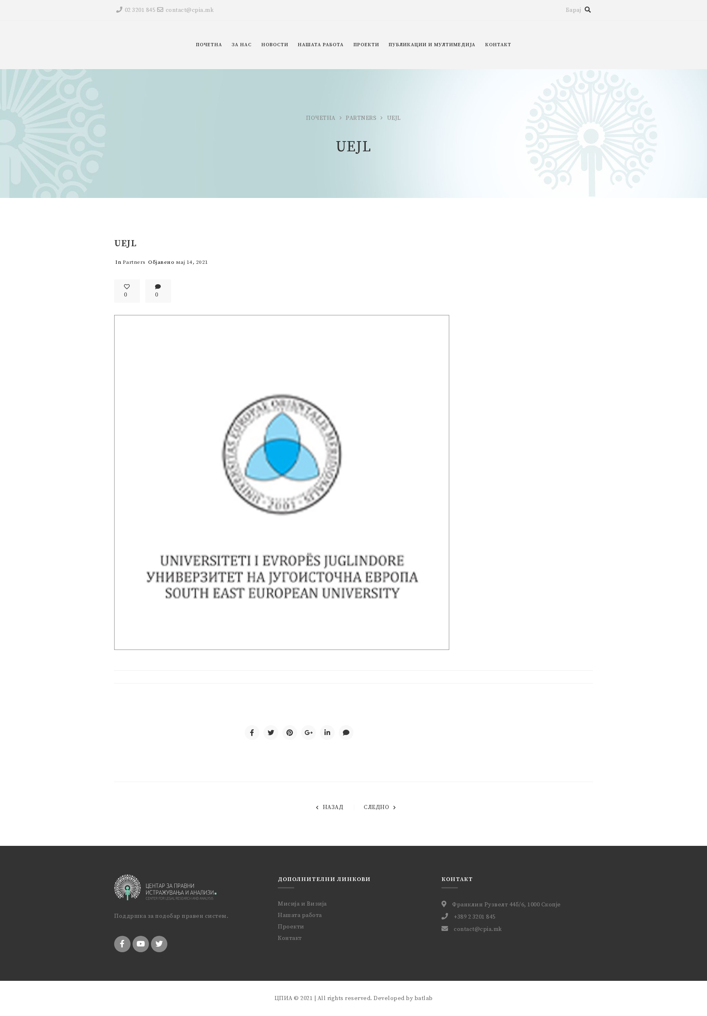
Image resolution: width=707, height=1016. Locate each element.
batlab (423, 998)
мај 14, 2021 (192, 262)
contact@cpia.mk (190, 10)
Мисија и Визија (302, 904)
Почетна (320, 118)
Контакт (290, 938)
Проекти (291, 927)
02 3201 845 (140, 10)
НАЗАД (333, 807)
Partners (361, 118)
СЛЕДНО (376, 807)
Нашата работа (300, 915)
